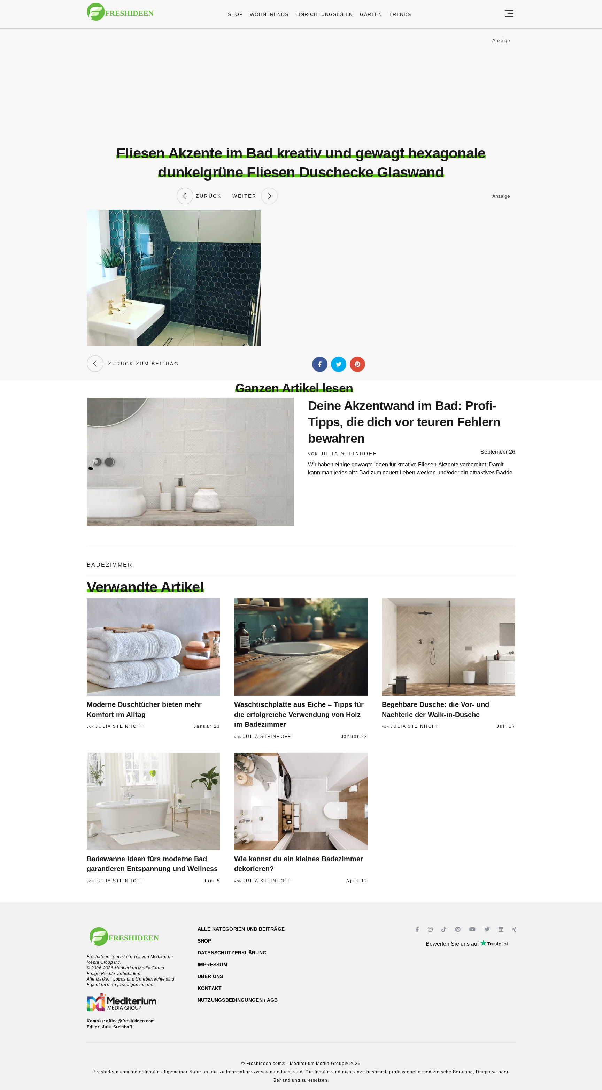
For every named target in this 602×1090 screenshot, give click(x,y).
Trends (400, 14)
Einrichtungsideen (324, 14)
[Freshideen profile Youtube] (473, 929)
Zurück (207, 196)
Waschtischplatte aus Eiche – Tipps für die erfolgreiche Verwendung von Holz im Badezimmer (299, 714)
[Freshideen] (120, 15)
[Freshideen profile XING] (515, 929)
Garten (371, 14)
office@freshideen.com (130, 1021)
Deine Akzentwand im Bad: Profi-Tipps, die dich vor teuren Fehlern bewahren (404, 421)
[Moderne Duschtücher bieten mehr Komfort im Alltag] (153, 647)
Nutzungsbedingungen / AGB (238, 1000)
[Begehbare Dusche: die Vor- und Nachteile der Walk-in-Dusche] (448, 647)
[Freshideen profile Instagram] (431, 929)
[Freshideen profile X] (488, 929)
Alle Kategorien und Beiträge (241, 929)
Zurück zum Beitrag (141, 363)
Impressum (213, 964)
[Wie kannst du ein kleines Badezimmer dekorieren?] (301, 801)
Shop (235, 14)
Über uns (210, 976)
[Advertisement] (301, 86)
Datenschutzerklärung (232, 952)
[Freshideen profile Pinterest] (458, 929)
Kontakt (210, 988)
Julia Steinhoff (349, 453)
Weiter (246, 196)
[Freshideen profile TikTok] (444, 929)
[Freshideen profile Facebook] (418, 929)
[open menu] (509, 14)
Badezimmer (110, 565)
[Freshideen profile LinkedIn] (502, 929)
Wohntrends (269, 14)
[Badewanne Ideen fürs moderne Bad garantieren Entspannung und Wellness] (153, 801)
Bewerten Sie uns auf (453, 944)
